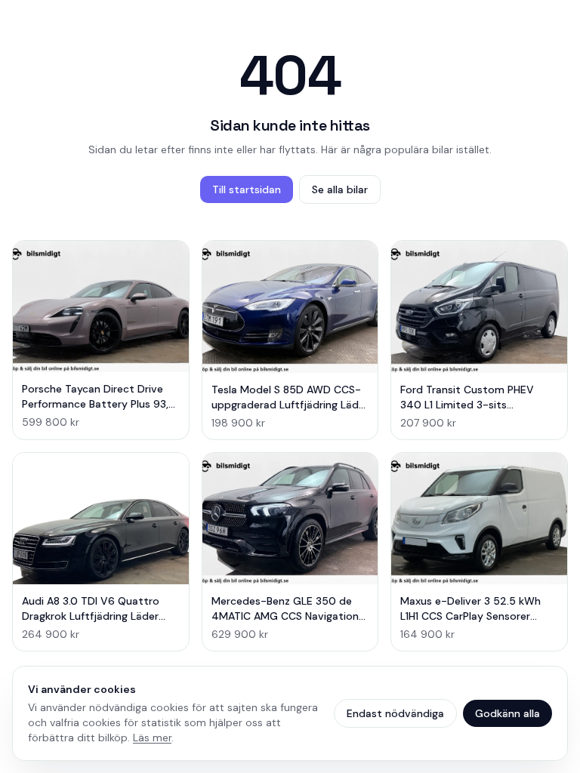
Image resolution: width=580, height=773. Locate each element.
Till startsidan (246, 189)
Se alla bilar (340, 189)
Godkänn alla (507, 713)
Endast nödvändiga (395, 713)
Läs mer (152, 737)
